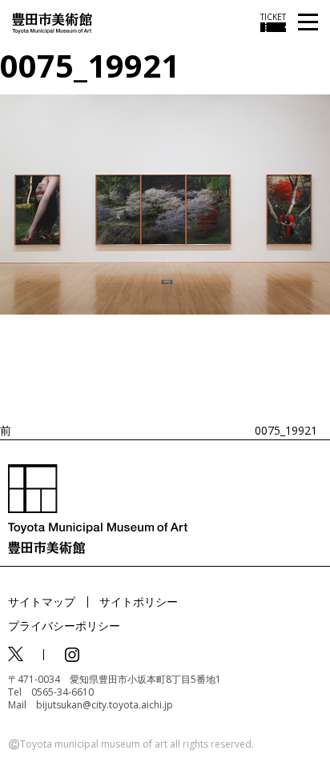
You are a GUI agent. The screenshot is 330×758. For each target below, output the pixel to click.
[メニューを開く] (308, 23)
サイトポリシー (138, 601)
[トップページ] (52, 22)
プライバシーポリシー (64, 625)
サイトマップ (41, 601)
